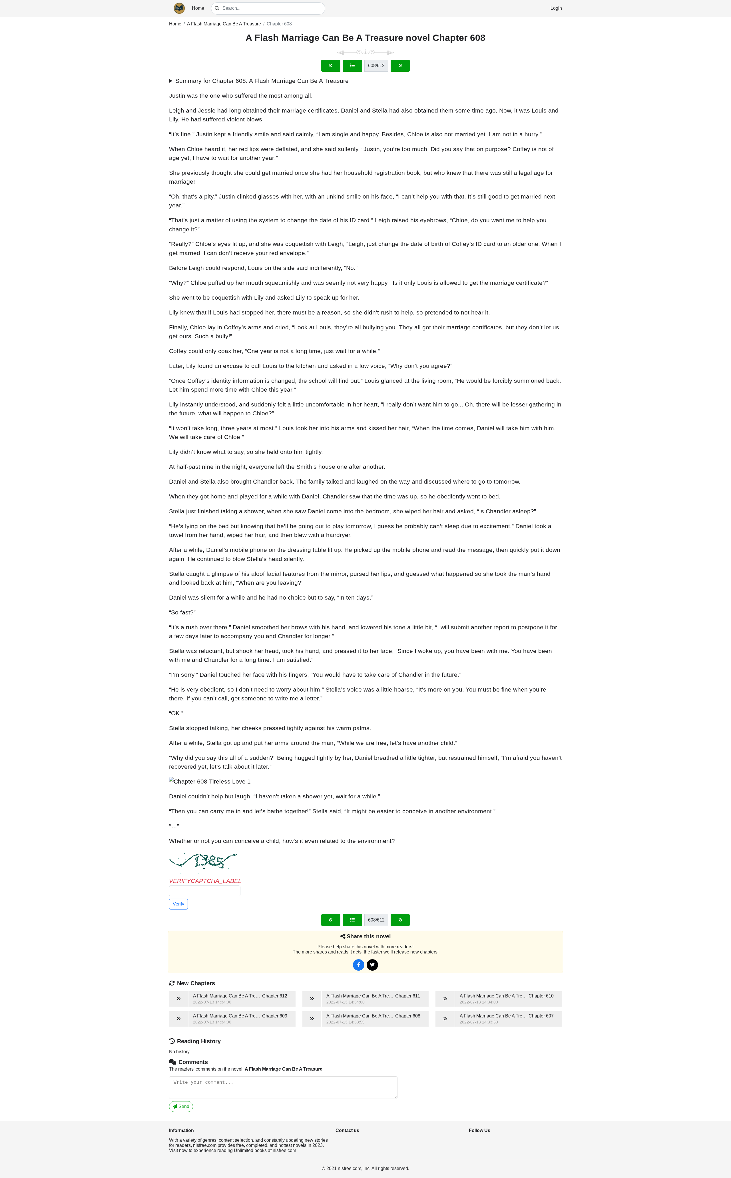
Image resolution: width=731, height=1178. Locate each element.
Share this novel (369, 936)
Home (198, 8)
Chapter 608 (279, 23)
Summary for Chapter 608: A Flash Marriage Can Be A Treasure (262, 80)
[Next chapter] (400, 66)
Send (183, 1106)
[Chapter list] (352, 66)
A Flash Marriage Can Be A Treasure (224, 23)
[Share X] (372, 965)
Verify (178, 903)
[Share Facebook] (358, 965)
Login (556, 8)
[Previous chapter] (330, 66)
